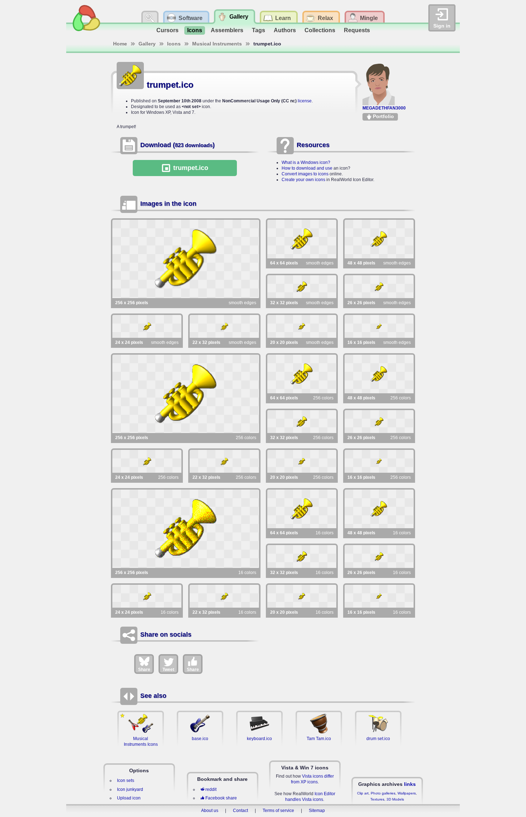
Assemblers (227, 30)
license (305, 100)
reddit (210, 789)
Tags (258, 30)
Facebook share (221, 798)
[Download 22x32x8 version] (224, 461)
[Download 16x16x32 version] (379, 326)
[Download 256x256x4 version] (185, 528)
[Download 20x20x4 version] (302, 596)
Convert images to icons (305, 173)
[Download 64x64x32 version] (302, 239)
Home (120, 44)
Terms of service (278, 810)
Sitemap (317, 810)
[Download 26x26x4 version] (379, 556)
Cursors (167, 30)
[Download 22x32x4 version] (224, 596)
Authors (285, 30)
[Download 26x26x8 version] (379, 421)
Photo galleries (383, 793)
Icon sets (125, 780)
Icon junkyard (130, 789)
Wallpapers (407, 793)
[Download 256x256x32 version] (185, 259)
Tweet (168, 669)
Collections (320, 30)
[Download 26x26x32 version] (379, 287)
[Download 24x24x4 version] (147, 596)
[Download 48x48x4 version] (379, 509)
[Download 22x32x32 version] (224, 326)
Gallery (147, 44)
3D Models (395, 799)
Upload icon (129, 798)
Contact (240, 810)
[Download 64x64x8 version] (302, 374)
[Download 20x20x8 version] (302, 461)
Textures (377, 799)
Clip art (363, 793)
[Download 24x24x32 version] (147, 326)
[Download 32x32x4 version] (302, 556)
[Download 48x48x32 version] (379, 239)
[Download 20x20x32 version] (302, 326)
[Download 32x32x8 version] (302, 421)
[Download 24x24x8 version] (147, 461)
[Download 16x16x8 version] (379, 461)
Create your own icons (303, 179)
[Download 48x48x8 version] (379, 374)
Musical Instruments (217, 44)
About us (209, 810)
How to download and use (307, 168)
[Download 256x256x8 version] (185, 393)
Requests (357, 30)
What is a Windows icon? (306, 162)
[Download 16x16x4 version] (379, 596)
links (410, 784)
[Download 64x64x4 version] (302, 509)
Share (144, 669)
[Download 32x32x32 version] (302, 287)
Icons (194, 30)
